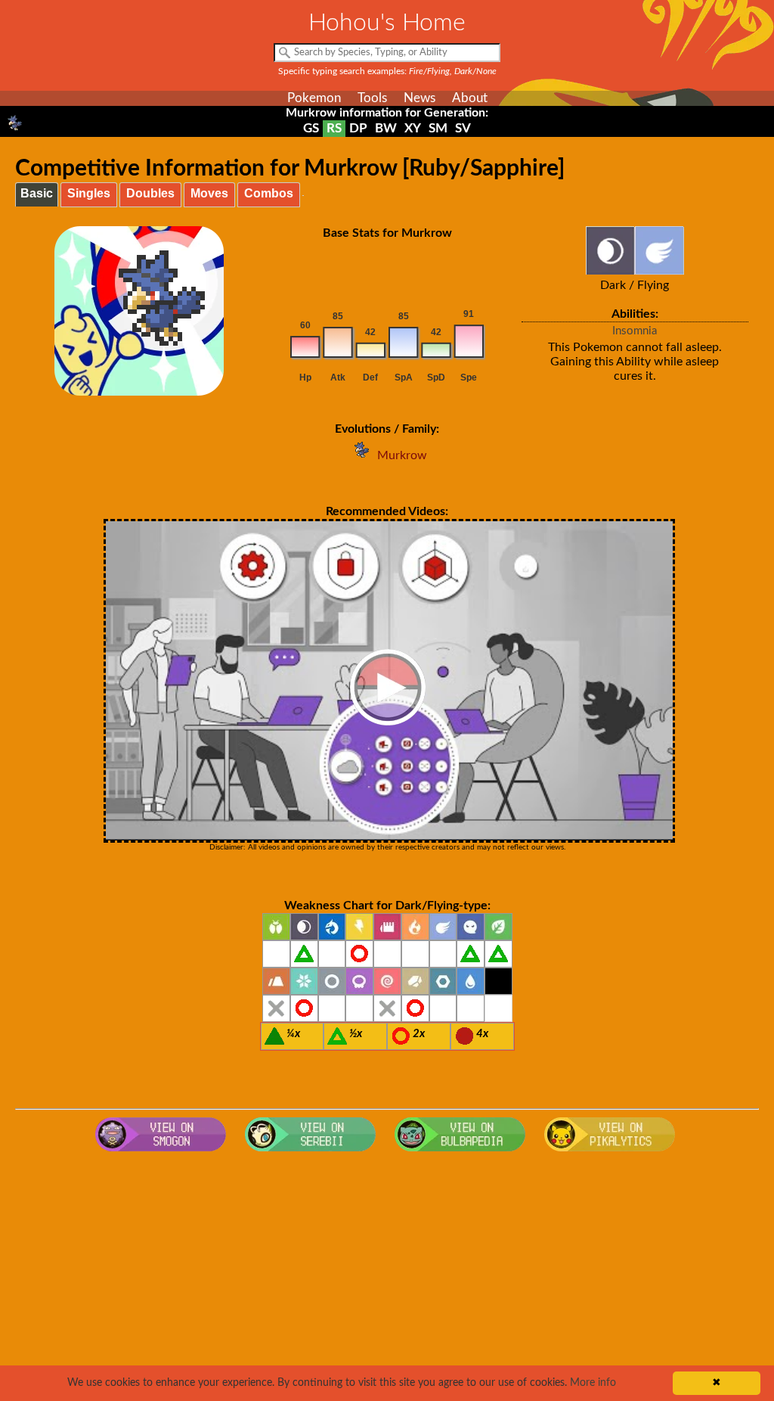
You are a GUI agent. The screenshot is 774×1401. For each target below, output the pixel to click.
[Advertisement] (387, 1280)
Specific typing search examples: (387, 71)
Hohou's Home (387, 23)
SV (463, 128)
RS (334, 128)
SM (438, 128)
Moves (209, 193)
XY (412, 128)
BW (386, 128)
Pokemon (314, 98)
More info (593, 1383)
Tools (372, 98)
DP (358, 128)
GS (311, 128)
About (470, 98)
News (419, 98)
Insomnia (634, 331)
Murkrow (402, 455)
